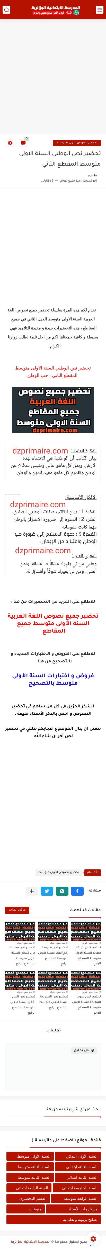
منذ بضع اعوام (90, 942)
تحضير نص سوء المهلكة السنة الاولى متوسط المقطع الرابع (86, 1005)
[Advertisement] (53, 77)
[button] (77, 891)
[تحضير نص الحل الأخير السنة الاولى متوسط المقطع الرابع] (20, 980)
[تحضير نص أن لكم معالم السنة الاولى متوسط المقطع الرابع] (86, 931)
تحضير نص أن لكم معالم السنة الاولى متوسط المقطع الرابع (88, 956)
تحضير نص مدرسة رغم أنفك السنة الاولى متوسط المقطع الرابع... (53, 956)
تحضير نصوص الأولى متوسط (77, 143)
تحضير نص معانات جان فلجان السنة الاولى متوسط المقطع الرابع (22, 956)
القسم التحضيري (33, 1198)
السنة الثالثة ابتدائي (82, 1167)
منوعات (35, 1209)
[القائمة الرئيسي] (99, 10)
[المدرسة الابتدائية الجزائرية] (55, 10)
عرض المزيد (17, 910)
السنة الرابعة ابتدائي (32, 1188)
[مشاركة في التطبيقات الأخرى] (31, 891)
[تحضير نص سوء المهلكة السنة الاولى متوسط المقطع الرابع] (86, 980)
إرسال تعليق (84, 1050)
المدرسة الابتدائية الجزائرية (30, 1242)
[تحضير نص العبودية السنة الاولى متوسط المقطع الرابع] (53, 980)
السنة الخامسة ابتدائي (80, 1188)
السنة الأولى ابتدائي (82, 1156)
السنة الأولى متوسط (33, 1156)
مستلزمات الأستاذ (83, 1209)
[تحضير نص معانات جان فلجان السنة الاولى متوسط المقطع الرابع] (20, 931)
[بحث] (6, 10)
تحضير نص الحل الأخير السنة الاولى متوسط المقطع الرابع (22, 1005)
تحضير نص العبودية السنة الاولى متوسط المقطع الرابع (53, 1002)
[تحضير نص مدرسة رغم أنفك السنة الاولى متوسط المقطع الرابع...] (53, 931)
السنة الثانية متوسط (34, 1177)
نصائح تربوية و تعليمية (80, 1219)
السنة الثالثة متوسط (33, 1167)
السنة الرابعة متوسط (81, 1198)
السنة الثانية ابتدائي (82, 1177)
